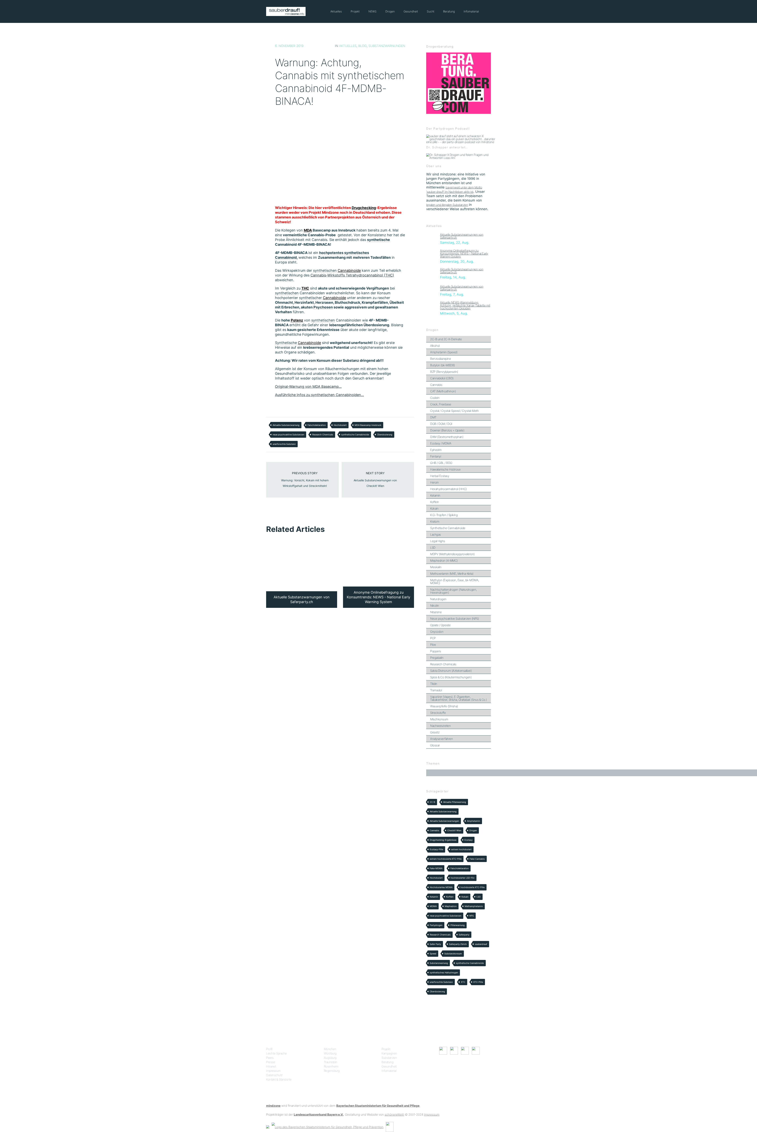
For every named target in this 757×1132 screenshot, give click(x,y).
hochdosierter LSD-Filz (463, 877)
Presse (270, 1062)
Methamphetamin (474, 906)
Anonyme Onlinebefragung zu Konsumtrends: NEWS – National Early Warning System (464, 253)
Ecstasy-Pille (436, 849)
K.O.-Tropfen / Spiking (444, 515)
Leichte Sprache (276, 1053)
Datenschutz (274, 1075)
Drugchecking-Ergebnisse (443, 840)
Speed (433, 953)
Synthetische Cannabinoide (447, 528)
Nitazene (436, 612)
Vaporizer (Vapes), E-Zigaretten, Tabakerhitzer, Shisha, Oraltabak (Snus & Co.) (458, 698)
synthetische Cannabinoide (355, 434)
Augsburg (330, 1058)
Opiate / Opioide (440, 625)
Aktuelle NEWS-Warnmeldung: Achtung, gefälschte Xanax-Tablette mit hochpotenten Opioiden (465, 305)
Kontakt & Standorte (279, 1079)
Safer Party (435, 944)
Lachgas (435, 534)
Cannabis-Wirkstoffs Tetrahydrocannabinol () (352, 275)
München (330, 1049)
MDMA (433, 906)
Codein (434, 398)
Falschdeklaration (317, 425)
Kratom (434, 521)
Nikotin (434, 605)
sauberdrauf (481, 944)
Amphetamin (473, 821)
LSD (432, 547)
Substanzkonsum (453, 953)
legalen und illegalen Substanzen (447, 205)
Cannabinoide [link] (349, 270)
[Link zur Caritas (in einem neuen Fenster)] (389, 1126)
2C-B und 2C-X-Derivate (446, 339)
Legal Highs (437, 541)
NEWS (372, 11)
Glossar (435, 745)
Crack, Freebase (440, 404)
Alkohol (435, 346)
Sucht (430, 11)
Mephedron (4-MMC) (444, 560)
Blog (362, 46)
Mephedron (451, 906)
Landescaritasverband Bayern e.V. (318, 1114)
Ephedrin (436, 450)
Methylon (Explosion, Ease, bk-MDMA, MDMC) (454, 581)
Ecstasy (468, 840)
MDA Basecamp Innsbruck (368, 425)
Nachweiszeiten (440, 726)
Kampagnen (389, 1053)
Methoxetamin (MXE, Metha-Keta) (451, 573)
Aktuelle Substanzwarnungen (444, 821)
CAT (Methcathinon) (443, 391)
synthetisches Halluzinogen (444, 972)
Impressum (273, 1071)
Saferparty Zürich (458, 944)
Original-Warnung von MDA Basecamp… (308, 386)
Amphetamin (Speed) (443, 352)
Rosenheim (331, 1066)
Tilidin (433, 684)
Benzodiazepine (440, 359)
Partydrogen (436, 925)
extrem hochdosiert (461, 849)
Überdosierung (384, 434)
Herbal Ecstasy (439, 476)
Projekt (355, 11)
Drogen (390, 11)
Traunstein (330, 1062)
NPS (471, 915)
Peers (270, 1058)
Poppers (435, 651)
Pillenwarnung (457, 925)
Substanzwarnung (439, 963)
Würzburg (330, 1053)
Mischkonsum (439, 719)
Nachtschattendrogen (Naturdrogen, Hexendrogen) (453, 591)
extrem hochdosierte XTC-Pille (445, 858)
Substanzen (389, 1058)
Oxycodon (436, 631)
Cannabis (436, 385)
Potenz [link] (297, 320)
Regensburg (332, 1071)
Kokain (434, 508)
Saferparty (464, 934)
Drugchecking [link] (364, 208)
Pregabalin (436, 658)
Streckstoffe (438, 713)
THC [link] (305, 288)
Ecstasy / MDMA (440, 443)
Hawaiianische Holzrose (445, 469)
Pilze (433, 645)
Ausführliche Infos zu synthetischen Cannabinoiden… (319, 395)
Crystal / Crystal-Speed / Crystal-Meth (454, 411)
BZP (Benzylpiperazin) (444, 372)
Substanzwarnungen (386, 46)
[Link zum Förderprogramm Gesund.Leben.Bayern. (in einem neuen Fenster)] (267, 1126)
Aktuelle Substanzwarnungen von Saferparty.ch (461, 236)
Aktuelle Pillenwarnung (454, 802)
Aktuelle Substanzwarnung (286, 425)
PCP (433, 638)
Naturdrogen (438, 599)
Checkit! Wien (454, 830)
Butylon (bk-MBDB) (442, 365)
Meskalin (435, 567)
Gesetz (434, 732)
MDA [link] (308, 230)
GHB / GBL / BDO (441, 463)
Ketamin (435, 495)
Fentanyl (435, 456)
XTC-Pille (478, 982)
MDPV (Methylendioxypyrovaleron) (452, 554)
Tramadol (436, 690)
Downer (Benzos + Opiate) (447, 430)
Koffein (434, 502)
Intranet (271, 1066)
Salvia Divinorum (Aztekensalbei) (451, 671)
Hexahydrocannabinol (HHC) (448, 489)
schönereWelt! (394, 1114)
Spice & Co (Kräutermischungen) (451, 677)
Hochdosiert (340, 425)
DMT (433, 417)
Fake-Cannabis (477, 858)
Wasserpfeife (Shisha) (444, 706)
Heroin (434, 482)
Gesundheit (411, 11)
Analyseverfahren (441, 739)
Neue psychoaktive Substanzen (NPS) (454, 618)
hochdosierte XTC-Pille (473, 887)
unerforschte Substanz (284, 444)
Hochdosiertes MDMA (441, 887)
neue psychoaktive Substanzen (288, 434)
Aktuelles (336, 11)
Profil (269, 1049)
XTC (463, 982)
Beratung (449, 11)
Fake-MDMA (436, 868)
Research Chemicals (322, 434)
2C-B (432, 802)
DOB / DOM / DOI (441, 424)
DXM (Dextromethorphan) (446, 437)
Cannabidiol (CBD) (442, 378)
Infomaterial (471, 11)
